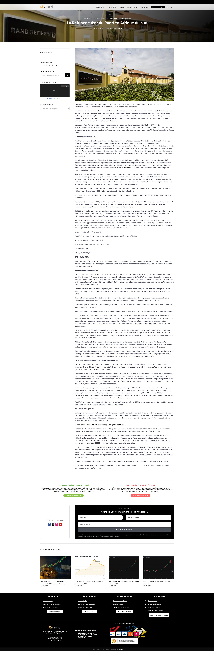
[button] (171, 7)
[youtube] (60, 524)
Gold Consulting (118, 604)
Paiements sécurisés (154, 607)
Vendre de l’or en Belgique (86, 604)
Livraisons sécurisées (154, 604)
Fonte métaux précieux (120, 601)
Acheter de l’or (47, 601)
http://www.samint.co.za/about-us (122, 168)
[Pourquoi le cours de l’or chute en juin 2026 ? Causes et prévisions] (158, 556)
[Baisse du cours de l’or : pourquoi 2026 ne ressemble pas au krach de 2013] (124, 556)
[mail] (56, 65)
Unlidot (121, 649)
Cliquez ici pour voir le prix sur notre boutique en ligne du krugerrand (100, 425)
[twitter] (44, 65)
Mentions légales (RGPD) (155, 610)
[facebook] (41, 65)
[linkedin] (53, 65)
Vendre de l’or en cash (85, 607)
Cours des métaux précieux (121, 607)
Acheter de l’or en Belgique (51, 604)
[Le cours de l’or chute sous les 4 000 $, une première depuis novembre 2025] (90, 556)
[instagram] (47, 65)
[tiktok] (50, 65)
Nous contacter (152, 601)
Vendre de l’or (82, 601)
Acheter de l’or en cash (50, 607)
